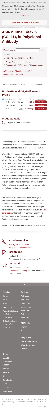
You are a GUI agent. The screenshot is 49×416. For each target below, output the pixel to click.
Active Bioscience (13, 62)
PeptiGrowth (11, 65)
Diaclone (23, 65)
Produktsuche (9, 50)
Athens (28, 62)
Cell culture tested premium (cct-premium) (10, 324)
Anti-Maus (25, 296)
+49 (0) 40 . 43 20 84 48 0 (20, 244)
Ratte (5, 304)
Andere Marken (37, 65)
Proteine (9, 58)
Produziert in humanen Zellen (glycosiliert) (10, 314)
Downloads (7, 380)
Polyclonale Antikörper (26, 315)
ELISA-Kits (25, 323)
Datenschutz (8, 391)
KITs (31, 58)
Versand (6, 369)
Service (6, 372)
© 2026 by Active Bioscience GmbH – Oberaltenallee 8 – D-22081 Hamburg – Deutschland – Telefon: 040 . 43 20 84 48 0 (24, 401)
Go (42, 50)
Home (5, 354)
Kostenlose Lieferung (18, 271)
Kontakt (6, 358)
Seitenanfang (42, 406)
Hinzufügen (40, 102)
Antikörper (21, 58)
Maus (5, 300)
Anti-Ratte (25, 300)
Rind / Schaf (7, 307)
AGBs (5, 384)
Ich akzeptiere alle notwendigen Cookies (24, 22)
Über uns (6, 376)
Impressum (7, 388)
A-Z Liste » (8, 71)
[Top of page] (24, 284)
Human (5, 296)
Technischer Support (7, 363)
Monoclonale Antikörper (26, 308)
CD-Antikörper (27, 304)
